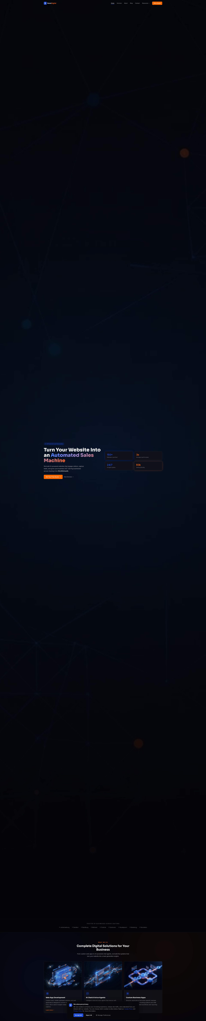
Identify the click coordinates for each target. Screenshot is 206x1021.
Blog (131, 3)
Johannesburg (64, 927)
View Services (68, 477)
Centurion (113, 927)
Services (119, 3)
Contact (137, 3)
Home (112, 3)
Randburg (85, 927)
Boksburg (134, 927)
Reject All (89, 1015)
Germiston (144, 927)
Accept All (78, 1015)
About (126, 3)
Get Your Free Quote (52, 477)
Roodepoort (123, 927)
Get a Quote (157, 3)
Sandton (75, 927)
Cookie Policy (128, 1009)
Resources (145, 3)
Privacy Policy (77, 1011)
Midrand (94, 927)
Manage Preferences (104, 1015)
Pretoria (103, 927)
